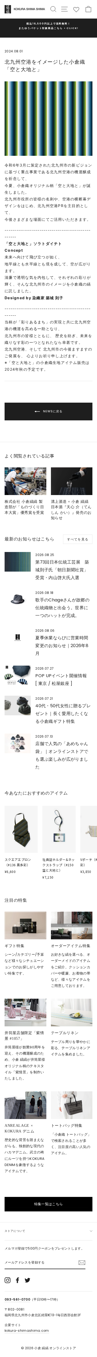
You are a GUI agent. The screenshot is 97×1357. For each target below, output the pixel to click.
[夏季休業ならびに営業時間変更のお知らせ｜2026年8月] (18, 637)
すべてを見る (77, 539)
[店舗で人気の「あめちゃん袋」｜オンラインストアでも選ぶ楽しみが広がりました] (18, 743)
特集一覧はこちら (48, 1204)
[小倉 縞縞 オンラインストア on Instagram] (8, 1280)
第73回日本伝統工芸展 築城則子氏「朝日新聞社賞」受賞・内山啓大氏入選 (62, 570)
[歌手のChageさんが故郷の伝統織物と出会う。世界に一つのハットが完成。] (18, 599)
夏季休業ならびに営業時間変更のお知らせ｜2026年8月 (61, 645)
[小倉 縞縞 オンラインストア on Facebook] (17, 1280)
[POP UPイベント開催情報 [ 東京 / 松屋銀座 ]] (18, 675)
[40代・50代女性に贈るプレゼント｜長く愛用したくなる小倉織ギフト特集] (18, 705)
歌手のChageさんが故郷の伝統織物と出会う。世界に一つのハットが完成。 (62, 608)
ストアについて (15, 1231)
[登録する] (81, 1262)
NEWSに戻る (52, 411)
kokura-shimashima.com (27, 1331)
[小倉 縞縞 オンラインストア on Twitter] (27, 1280)
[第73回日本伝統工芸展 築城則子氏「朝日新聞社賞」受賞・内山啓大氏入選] (18, 562)
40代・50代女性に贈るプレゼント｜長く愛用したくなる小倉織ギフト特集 (63, 713)
